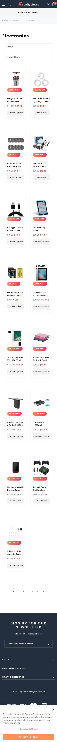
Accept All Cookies (28, 736)
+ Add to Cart (41, 112)
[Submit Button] (46, 644)
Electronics (31, 20)
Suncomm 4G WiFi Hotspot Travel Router (15, 490)
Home (5, 20)
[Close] (53, 709)
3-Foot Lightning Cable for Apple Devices (14, 554)
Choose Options (16, 112)
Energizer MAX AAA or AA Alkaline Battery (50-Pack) (15, 101)
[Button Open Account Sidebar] (48, 4)
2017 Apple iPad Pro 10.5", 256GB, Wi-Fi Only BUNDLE (15, 360)
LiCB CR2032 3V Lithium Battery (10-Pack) (14, 166)
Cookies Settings (28, 729)
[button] (4, 4)
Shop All (16, 20)
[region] (28, 723)
